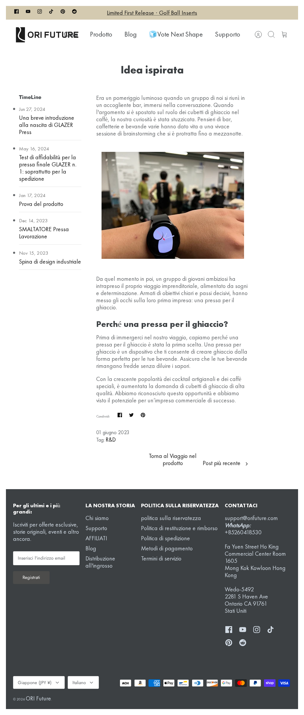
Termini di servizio (161, 558)
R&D (111, 439)
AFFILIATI (96, 538)
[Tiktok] (51, 13)
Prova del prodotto (41, 203)
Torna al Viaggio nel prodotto (173, 459)
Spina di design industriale (50, 261)
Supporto (227, 34)
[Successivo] (217, 12)
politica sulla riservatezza (171, 518)
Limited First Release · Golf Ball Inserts (152, 13)
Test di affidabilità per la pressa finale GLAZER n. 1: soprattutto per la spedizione (47, 168)
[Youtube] (28, 13)
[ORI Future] (47, 34)
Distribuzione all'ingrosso (100, 562)
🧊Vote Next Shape (176, 34)
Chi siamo (97, 518)
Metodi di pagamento (167, 548)
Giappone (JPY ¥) (35, 682)
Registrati (31, 577)
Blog (130, 34)
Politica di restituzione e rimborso (179, 528)
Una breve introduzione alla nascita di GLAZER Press (46, 125)
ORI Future (38, 698)
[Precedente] (87, 12)
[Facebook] (16, 13)
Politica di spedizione (165, 538)
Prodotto (101, 34)
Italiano (79, 682)
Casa (71, 34)
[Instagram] (39, 13)
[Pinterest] (63, 13)
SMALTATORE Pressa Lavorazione (44, 233)
